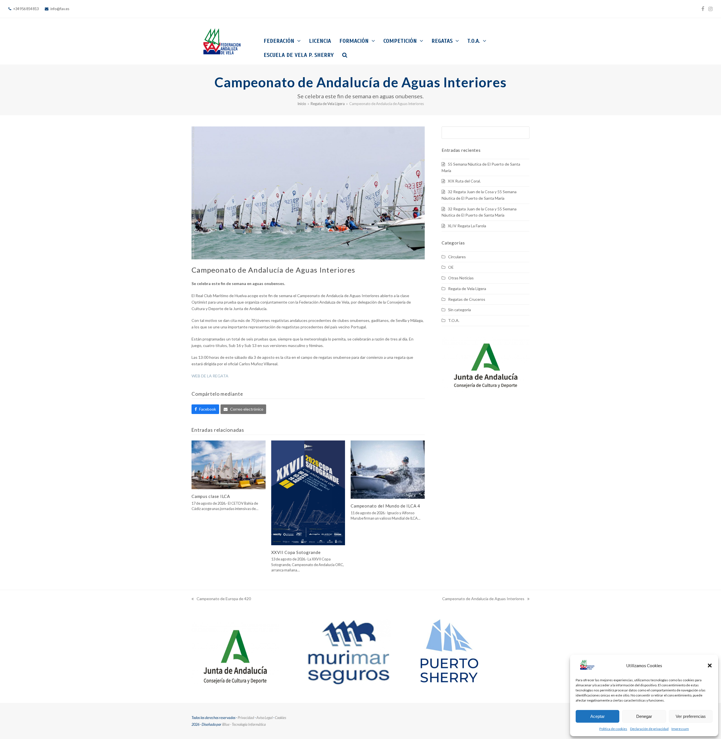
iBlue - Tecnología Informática (244, 724)
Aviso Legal (264, 717)
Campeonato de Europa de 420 (221, 599)
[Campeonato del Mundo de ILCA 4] (388, 469)
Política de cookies (613, 729)
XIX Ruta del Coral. (464, 181)
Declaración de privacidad (649, 729)
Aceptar (597, 716)
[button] (710, 665)
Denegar (644, 716)
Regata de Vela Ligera (467, 288)
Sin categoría (459, 309)
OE (451, 267)
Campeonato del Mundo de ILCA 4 (385, 505)
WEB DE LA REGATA (210, 375)
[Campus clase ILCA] (229, 464)
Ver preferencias (691, 716)
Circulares (457, 256)
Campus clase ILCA (211, 496)
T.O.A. (453, 320)
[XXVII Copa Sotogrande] (308, 492)
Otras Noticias (461, 277)
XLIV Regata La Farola (467, 225)
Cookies (280, 717)
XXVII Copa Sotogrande (296, 552)
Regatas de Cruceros (466, 299)
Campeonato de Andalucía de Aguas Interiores (483, 599)
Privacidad (246, 717)
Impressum (680, 729)
